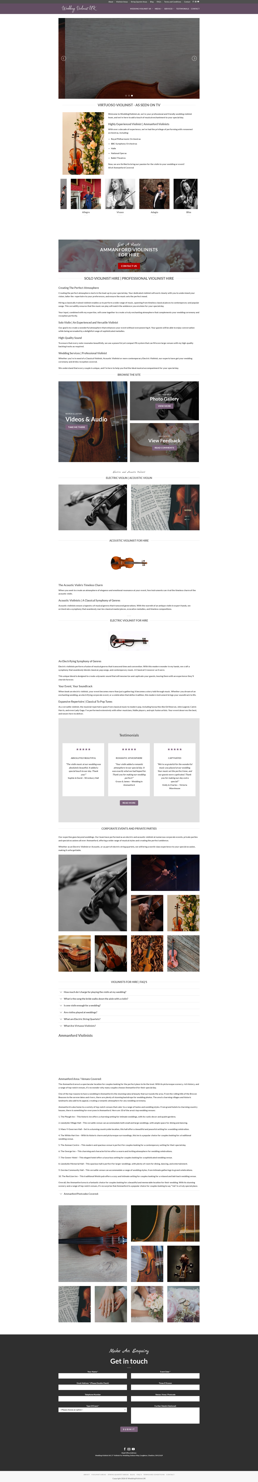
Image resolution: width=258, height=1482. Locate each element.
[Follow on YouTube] (198, 2)
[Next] (194, 58)
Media (158, 9)
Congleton (143, 1455)
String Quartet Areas (139, 2)
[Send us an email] (195, 2)
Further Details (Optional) (165, 1406)
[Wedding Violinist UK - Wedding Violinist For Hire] (85, 8)
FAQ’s (159, 2)
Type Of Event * (92, 1406)
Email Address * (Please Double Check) (93, 1383)
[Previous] (63, 58)
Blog (152, 2)
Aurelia (150, 212)
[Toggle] (61, 992)
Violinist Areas (122, 2)
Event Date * (165, 1371)
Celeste (82, 212)
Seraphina (116, 212)
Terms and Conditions (172, 2)
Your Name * (92, 1371)
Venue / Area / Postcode (165, 1394)
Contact (187, 2)
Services (168, 9)
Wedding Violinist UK (140, 9)
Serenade (185, 212)
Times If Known (165, 1383)
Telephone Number (93, 1394)
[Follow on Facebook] (193, 2)
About (110, 2)
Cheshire (151, 1455)
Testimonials (182, 9)
